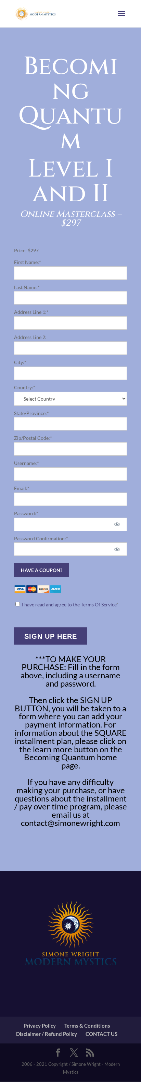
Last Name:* (27, 287)
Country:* (24, 387)
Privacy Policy (40, 1025)
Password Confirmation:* (41, 538)
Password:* (26, 513)
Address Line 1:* (31, 312)
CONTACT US (101, 1034)
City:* (20, 362)
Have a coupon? (41, 570)
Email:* (21, 488)
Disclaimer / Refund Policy (46, 1034)
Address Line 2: (30, 337)
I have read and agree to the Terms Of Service (69, 604)
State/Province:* (31, 413)
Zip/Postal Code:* (33, 438)
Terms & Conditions (87, 1025)
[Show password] (117, 524)
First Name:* (27, 262)
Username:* (26, 463)
